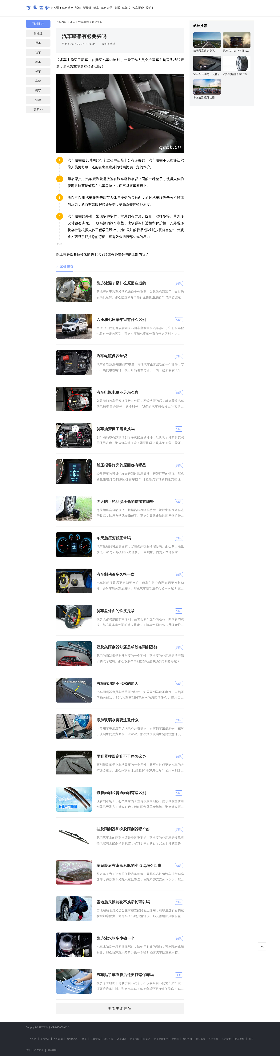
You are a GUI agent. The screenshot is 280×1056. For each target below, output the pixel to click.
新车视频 (200, 1039)
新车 (96, 7)
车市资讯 (106, 7)
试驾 (78, 7)
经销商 (150, 7)
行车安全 (38, 1050)
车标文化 (226, 1039)
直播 (117, 7)
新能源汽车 (72, 1039)
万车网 (33, 1039)
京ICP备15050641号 (59, 1027)
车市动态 (67, 7)
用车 (38, 42)
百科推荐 (38, 23)
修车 (38, 71)
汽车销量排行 (161, 1039)
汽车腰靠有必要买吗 (90, 21)
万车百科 (61, 21)
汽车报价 (138, 7)
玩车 (38, 52)
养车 (38, 61)
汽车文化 (239, 1039)
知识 (38, 100)
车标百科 (213, 1039)
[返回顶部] (262, 946)
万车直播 (108, 1039)
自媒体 (146, 1039)
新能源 (87, 7)
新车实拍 (187, 1039)
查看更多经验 (120, 1008)
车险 (38, 81)
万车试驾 (58, 1039)
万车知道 (121, 1039)
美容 (38, 90)
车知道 (126, 7)
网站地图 (52, 1050)
